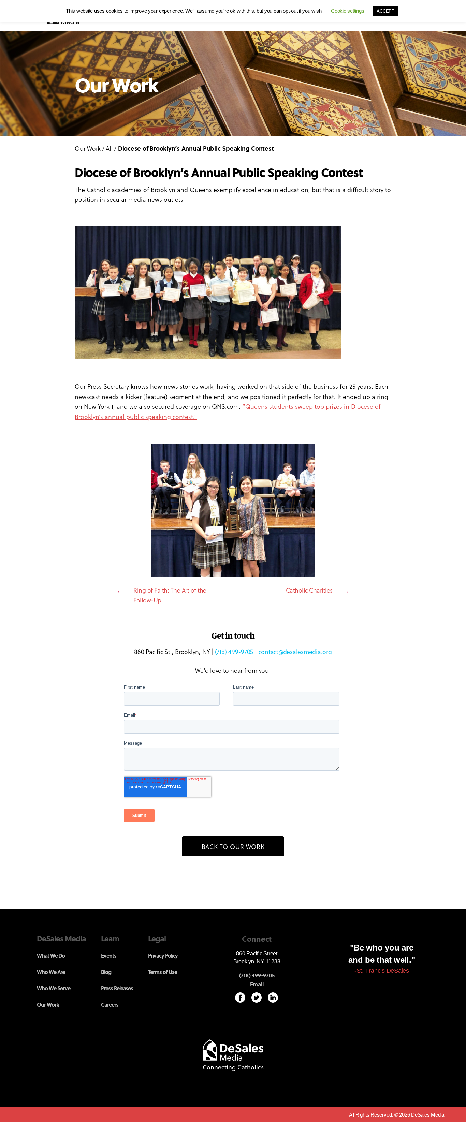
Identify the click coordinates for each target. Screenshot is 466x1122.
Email (257, 984)
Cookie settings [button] (347, 11)
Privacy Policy (163, 955)
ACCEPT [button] (385, 11)
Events (108, 955)
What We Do (51, 955)
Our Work (88, 148)
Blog (106, 972)
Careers (109, 1004)
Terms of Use (162, 972)
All (109, 148)
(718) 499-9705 (234, 651)
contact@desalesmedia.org (295, 651)
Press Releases (117, 988)
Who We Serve (53, 988)
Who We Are (51, 972)
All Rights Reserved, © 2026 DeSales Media (396, 1115)
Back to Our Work (233, 846)
